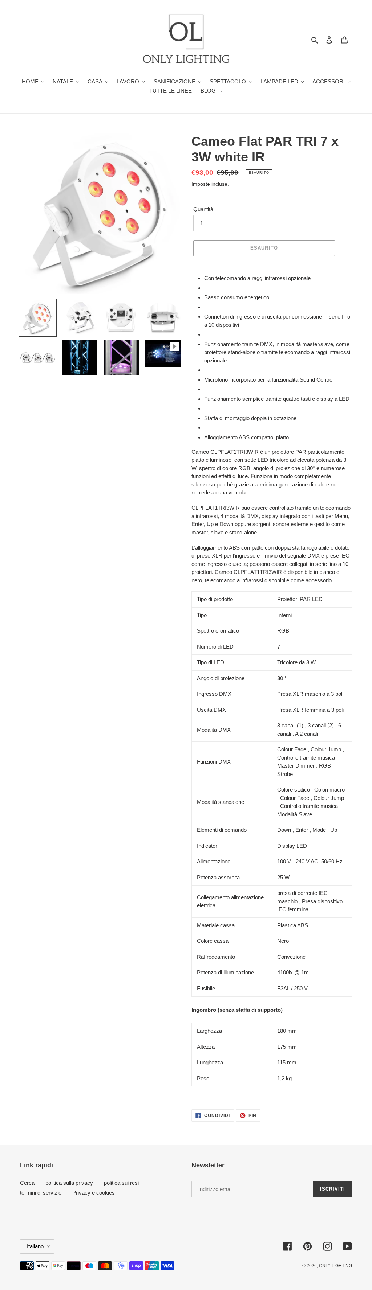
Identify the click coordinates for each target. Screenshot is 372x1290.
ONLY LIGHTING (335, 1265)
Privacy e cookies (93, 1193)
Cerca (27, 1183)
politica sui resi (121, 1183)
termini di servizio (40, 1193)
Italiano (35, 1246)
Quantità (203, 209)
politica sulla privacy (69, 1183)
